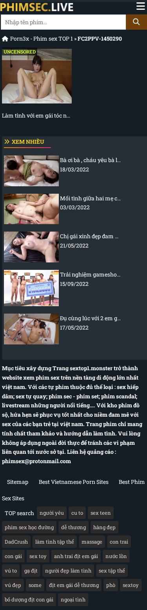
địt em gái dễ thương (74, 585)
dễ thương (73, 527)
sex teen (101, 512)
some (35, 585)
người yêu (52, 512)
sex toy (38, 556)
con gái (13, 556)
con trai (119, 541)
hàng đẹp (104, 527)
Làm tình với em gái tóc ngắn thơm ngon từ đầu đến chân (37, 115)
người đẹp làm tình (68, 570)
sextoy (131, 585)
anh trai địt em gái (76, 556)
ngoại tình (73, 599)
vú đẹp (13, 585)
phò (110, 585)
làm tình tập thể (54, 541)
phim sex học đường (29, 527)
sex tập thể (112, 570)
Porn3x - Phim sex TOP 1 (41, 38)
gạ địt (31, 570)
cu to (77, 512)
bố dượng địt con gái (29, 599)
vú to (11, 570)
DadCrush (16, 541)
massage (92, 541)
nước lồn (116, 556)
